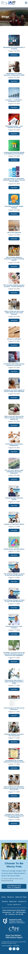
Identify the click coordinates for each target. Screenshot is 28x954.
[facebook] (17, 948)
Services (5, 901)
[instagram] (14, 948)
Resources (13, 901)
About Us (10, 897)
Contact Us (22, 901)
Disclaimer (16, 945)
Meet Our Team (21, 897)
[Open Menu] (26, 3)
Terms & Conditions (6, 945)
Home (3, 897)
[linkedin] (10, 948)
